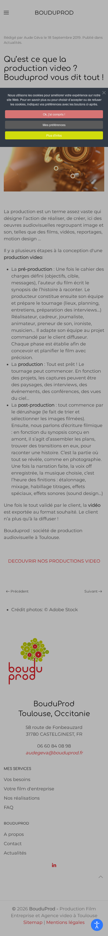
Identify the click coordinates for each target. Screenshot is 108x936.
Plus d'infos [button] (54, 135)
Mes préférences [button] (54, 125)
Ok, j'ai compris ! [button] (54, 114)
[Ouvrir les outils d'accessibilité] (97, 925)
